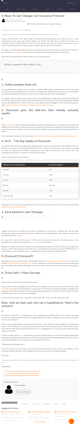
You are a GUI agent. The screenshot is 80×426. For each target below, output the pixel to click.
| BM (71, 3)
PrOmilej (20, 235)
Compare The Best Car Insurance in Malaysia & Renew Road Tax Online (29, 105)
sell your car (34, 242)
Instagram (18, 30)
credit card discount (63, 261)
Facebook (13, 30)
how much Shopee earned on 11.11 (19, 263)
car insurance (18, 52)
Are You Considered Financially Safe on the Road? (22, 375)
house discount (50, 261)
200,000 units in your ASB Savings (13, 207)
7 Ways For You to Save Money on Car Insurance (21, 373)
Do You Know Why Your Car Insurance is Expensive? (23, 371)
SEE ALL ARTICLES (23, 392)
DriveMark (4, 289)
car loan (21, 335)
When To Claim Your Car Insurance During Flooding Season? (56, 136)
